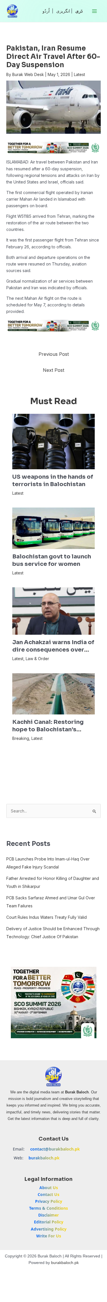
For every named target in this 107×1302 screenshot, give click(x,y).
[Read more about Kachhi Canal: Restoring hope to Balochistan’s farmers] (53, 693)
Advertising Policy (48, 1229)
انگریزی (63, 11)
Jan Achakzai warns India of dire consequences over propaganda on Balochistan (53, 650)
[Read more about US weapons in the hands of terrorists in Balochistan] (53, 441)
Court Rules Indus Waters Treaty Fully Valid (46, 917)
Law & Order (37, 658)
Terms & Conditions (48, 1208)
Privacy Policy (48, 1201)
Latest (79, 74)
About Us (48, 1187)
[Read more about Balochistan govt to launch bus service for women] (53, 527)
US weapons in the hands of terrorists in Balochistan (52, 480)
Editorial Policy (48, 1222)
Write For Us (48, 1236)
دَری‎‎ (79, 11)
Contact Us (48, 1194)
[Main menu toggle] (94, 11)
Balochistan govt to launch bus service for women (51, 560)
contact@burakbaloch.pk (55, 1149)
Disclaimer (48, 1215)
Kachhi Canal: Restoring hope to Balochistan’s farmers (48, 729)
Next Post (53, 370)
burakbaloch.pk (44, 1158)
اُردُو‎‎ (46, 11)
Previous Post (54, 354)
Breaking (20, 738)
